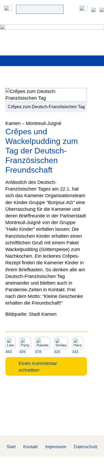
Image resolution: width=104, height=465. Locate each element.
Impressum (55, 446)
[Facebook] (83, 9)
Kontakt (30, 446)
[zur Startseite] (52, 32)
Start (11, 446)
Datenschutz (86, 446)
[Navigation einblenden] (8, 9)
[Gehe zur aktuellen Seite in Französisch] (102, 9)
